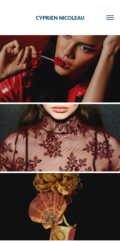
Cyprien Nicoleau (60, 17)
